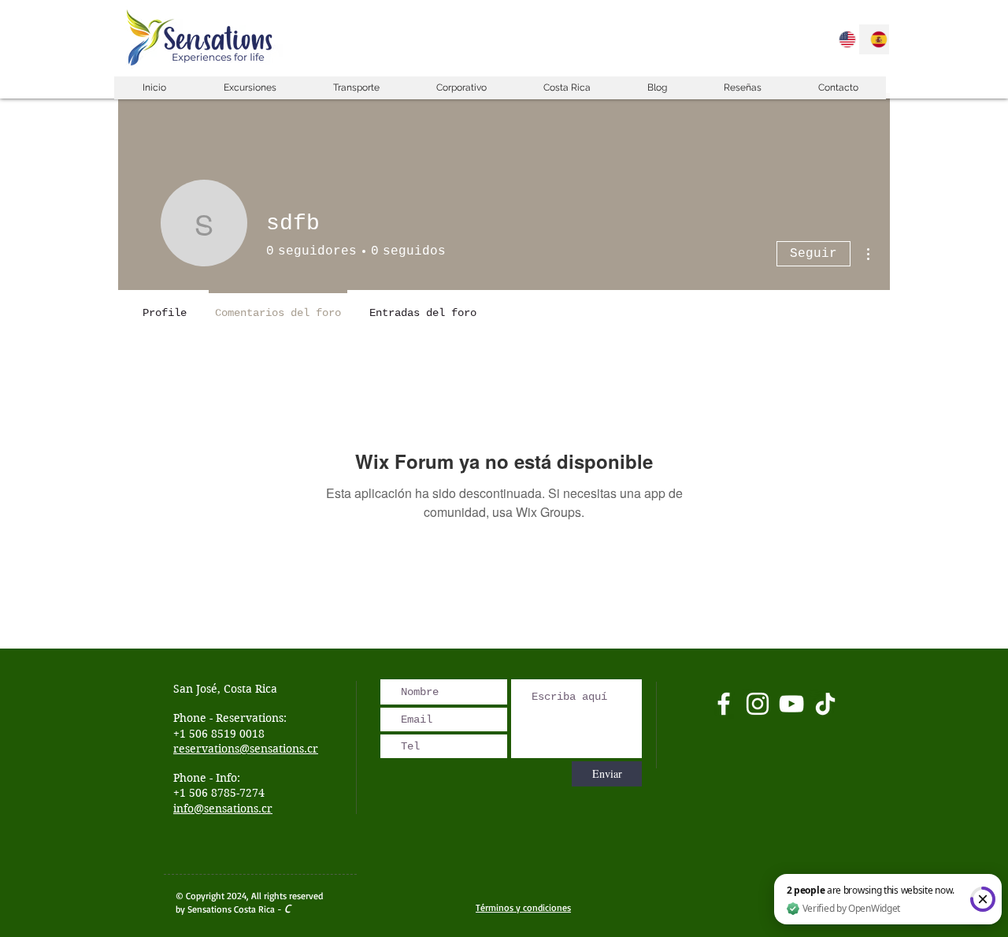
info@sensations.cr (222, 808)
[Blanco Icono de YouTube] (791, 704)
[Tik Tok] (825, 704)
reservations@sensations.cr (245, 749)
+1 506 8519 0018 (219, 734)
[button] (249, 87)
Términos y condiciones (523, 907)
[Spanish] (874, 39)
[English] (843, 39)
